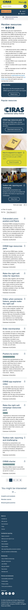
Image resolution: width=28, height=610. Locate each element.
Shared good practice (8, 503)
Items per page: (17, 205)
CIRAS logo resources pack (12, 120)
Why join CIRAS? (5, 566)
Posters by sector (11, 354)
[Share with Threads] (13, 28)
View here (14, 199)
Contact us (4, 518)
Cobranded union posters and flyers (11, 219)
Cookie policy (4, 581)
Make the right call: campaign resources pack (12, 407)
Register (22, 13)
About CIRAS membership (7, 558)
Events (3, 529)
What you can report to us (7, 538)
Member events (6, 499)
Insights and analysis (8, 496)
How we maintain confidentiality (9, 551)
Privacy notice (4, 584)
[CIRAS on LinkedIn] (2, 593)
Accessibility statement (7, 578)
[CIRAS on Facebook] (9, 593)
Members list (4, 571)
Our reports (4, 541)
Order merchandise (11, 329)
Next (20, 480)
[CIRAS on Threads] (13, 593)
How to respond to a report (12, 153)
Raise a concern (6, 11)
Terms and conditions (6, 586)
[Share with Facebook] (6, 28)
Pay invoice (4, 569)
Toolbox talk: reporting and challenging (13, 439)
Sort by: (3, 212)
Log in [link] (23, 11)
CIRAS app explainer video (12, 382)
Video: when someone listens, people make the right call (12, 301)
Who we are (4, 521)
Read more (14, 94)
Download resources (14, 129)
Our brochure (4, 524)
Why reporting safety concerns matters (11, 549)
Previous (7, 480)
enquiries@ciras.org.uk (18, 75)
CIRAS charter (9, 461)
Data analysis (4, 544)
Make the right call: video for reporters (11, 274)
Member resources (9, 18)
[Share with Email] (11, 28)
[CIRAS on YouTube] (6, 593)
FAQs (2, 526)
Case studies (4, 546)
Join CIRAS (4, 564)
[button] (14, 209)
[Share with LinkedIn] (9, 28)
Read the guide (14, 162)
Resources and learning (12, 17)
